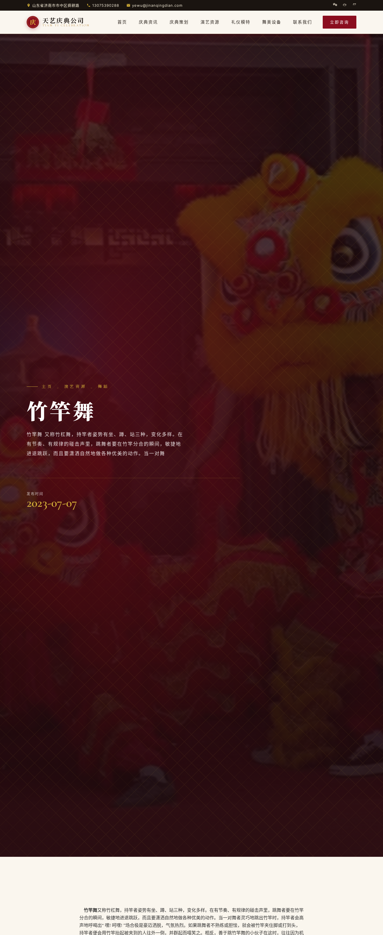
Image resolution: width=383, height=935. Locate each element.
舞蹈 (103, 386)
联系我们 (302, 22)
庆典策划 (179, 22)
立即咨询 (339, 22)
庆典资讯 (148, 22)
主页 (47, 386)
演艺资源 (210, 22)
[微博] (344, 5)
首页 (122, 22)
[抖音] (354, 5)
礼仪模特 (240, 22)
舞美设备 (271, 22)
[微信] (335, 5)
